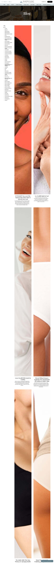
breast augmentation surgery (8, 39)
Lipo (5, 69)
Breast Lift (6, 45)
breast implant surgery (8, 42)
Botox (6, 35)
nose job (6, 80)
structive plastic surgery (9, 96)
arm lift (6, 28)
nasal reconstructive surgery (8, 74)
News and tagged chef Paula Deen (8, 78)
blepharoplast (7, 31)
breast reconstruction (8, 46)
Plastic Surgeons (7, 84)
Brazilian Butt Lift (7, 36)
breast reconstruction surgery (8, 48)
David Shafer (7, 56)
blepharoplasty (7, 32)
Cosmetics (6, 55)
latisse (6, 68)
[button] (10, 1)
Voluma (6, 100)
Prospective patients (8, 88)
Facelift (6, 60)
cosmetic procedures (8, 52)
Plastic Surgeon (7, 81)
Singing (6, 92)
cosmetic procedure (8, 51)
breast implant (7, 41)
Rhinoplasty (7, 89)
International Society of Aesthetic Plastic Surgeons (8, 65)
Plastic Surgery (7, 85)
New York (6, 75)
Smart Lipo (6, 93)
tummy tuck (7, 97)
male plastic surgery (8, 72)
